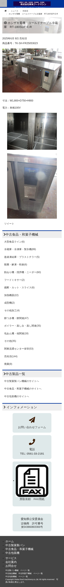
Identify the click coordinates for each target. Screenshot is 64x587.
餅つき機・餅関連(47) (16, 318)
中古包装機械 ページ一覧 (16, 576)
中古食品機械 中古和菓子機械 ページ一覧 (24, 573)
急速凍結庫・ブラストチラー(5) (21, 257)
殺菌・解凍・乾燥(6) (15, 264)
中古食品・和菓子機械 (19, 549)
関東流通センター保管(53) (18, 348)
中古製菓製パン (15, 545)
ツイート (9, 223)
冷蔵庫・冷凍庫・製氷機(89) (20, 249)
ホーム (9, 541)
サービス (11, 558)
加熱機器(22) (11, 295)
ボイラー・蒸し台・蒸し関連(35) (22, 325)
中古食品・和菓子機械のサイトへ (22, 388)
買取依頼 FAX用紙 (32, 499)
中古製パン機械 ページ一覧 (17, 570)
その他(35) (10, 341)
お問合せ (11, 565)
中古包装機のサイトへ (16, 396)
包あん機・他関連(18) (16, 333)
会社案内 (11, 562)
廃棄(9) (8, 364)
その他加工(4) (12, 310)
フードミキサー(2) (14, 280)
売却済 (25, 11)
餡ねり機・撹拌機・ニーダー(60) (22, 272)
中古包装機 (12, 552)
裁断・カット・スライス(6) (19, 287)
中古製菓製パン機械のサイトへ (21, 381)
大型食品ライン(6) (14, 241)
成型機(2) (9, 302)
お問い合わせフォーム (32, 427)
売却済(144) (10, 356)
